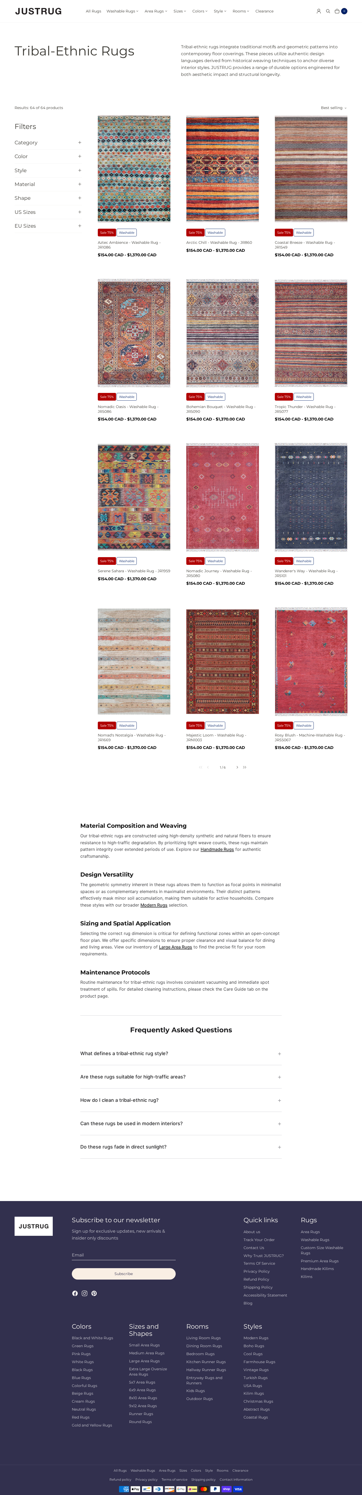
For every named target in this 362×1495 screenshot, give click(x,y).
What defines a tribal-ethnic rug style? (124, 1053)
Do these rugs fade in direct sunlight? (123, 1147)
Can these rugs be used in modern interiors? (131, 1123)
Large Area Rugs (175, 947)
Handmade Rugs (217, 849)
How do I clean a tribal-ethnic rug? (119, 1100)
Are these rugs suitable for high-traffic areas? (133, 1077)
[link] (197, 767)
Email (78, 1255)
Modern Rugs (153, 905)
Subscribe (123, 1273)
